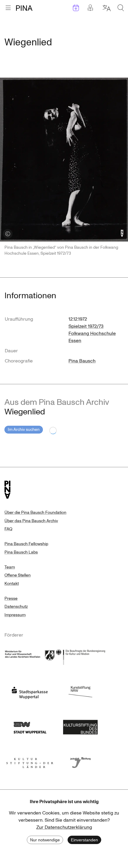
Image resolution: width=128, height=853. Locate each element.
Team (9, 567)
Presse (11, 598)
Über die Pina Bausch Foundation (35, 512)
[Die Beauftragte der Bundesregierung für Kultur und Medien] (80, 656)
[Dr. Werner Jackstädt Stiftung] (80, 761)
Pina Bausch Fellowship (26, 544)
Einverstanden (84, 839)
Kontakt (11, 583)
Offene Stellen (17, 575)
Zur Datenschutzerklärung (64, 827)
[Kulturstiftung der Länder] (29, 761)
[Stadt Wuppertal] (29, 726)
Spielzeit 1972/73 (86, 326)
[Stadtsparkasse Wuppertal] (29, 691)
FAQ (8, 529)
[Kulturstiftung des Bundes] (80, 726)
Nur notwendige (45, 839)
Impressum (15, 615)
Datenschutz (16, 606)
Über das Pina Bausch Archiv (31, 521)
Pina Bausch (82, 361)
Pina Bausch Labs (21, 552)
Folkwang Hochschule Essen (92, 337)
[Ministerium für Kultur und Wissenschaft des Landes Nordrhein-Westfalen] (29, 656)
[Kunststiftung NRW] (80, 691)
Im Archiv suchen (24, 429)
